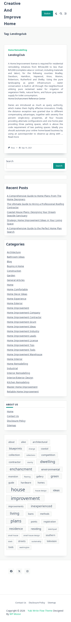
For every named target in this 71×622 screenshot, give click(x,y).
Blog (9, 261)
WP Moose (15, 614)
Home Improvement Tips (20, 345)
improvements (15, 506)
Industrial (12, 368)
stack (10, 541)
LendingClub (16, 55)
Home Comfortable (17, 289)
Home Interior (14, 359)
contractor (15, 462)
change (32, 449)
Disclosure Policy (16, 420)
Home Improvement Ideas (21, 326)
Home (10, 284)
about (11, 442)
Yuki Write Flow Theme (40, 610)
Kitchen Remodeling (18, 382)
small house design (31, 535)
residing (36, 529)
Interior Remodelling (18, 373)
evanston (13, 476)
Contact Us (13, 416)
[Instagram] (27, 571)
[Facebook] (11, 571)
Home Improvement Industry (23, 331)
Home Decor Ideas (17, 294)
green (55, 476)
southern (50, 535)
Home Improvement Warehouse (24, 354)
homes (41, 482)
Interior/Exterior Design (20, 377)
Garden (11, 275)
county (30, 462)
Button (47, 13)
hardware (26, 482)
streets (21, 541)
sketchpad (52, 529)
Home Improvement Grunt (21, 321)
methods (44, 513)
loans (31, 513)
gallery (39, 476)
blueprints (15, 448)
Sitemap (11, 425)
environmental (50, 469)
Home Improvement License (22, 340)
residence (16, 529)
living (14, 513)
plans (16, 521)
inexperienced (41, 506)
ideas (56, 490)
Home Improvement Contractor (24, 317)
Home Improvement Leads (21, 335)
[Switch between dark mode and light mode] (56, 13)
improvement (25, 498)
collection (14, 454)
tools (10, 547)
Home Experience (16, 298)
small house (13, 535)
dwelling (47, 461)
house (18, 489)
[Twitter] (19, 571)
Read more (13, 136)
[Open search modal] (61, 13)
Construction (14, 270)
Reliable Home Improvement (23, 391)
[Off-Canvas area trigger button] (65, 13)
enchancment (21, 469)
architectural (40, 442)
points (34, 521)
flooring (27, 477)
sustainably (36, 541)
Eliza (13, 148)
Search (9, 161)
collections (30, 455)
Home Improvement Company (23, 312)
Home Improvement (18, 308)
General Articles (16, 280)
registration (50, 521)
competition (48, 454)
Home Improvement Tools (21, 349)
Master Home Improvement (22, 386)
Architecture (14, 252)
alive (23, 442)
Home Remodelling (17, 50)
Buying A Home (15, 266)
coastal (44, 448)
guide (11, 482)
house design (41, 490)
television (52, 541)
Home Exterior (15, 303)
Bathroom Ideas (16, 256)
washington (24, 547)
